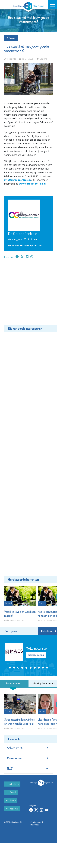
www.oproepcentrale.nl (32, 183)
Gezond (12, 38)
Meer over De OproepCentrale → (26, 245)
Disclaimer (13, 808)
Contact (12, 792)
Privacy (12, 800)
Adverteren (14, 784)
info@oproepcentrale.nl (17, 179)
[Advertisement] (28, 293)
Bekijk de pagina (36, 654)
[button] (10, 667)
